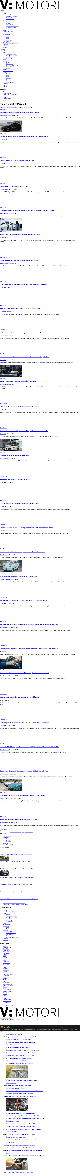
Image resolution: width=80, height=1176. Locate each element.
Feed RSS (16, 1019)
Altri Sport (8, 40)
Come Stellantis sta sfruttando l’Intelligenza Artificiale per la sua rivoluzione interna (27, 527)
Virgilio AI (5, 30)
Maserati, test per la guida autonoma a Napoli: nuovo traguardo (20, 112)
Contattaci (11, 1019)
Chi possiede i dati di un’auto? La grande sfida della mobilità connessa (22, 552)
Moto (4, 20)
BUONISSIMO (71, 1027)
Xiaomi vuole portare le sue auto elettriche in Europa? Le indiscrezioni (22, 795)
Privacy (15, 1029)
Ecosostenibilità (7, 841)
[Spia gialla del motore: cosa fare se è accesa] (41, 1045)
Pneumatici (6, 975)
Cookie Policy (20, 1029)
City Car (5, 957)
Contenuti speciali (4, 1019)
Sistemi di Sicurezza (8, 984)
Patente (8, 23)
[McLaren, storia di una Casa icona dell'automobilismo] (41, 1132)
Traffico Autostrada (8, 91)
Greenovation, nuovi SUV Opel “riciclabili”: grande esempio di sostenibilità (24, 431)
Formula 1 (8, 37)
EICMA (5, 971)
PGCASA (38, 1027)
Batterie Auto (6, 840)
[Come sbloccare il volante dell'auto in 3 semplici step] (41, 1164)
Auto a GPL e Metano (11, 16)
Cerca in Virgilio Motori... (6, 1017)
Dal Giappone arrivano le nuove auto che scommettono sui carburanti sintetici (25, 136)
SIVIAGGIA (59, 1027)
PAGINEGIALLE (22, 1027)
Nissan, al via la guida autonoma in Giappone (14, 455)
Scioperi (8, 28)
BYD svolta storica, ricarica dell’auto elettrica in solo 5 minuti (19, 407)
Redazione (5, 940)
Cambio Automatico (8, 844)
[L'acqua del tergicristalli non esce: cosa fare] (41, 1055)
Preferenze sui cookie (28, 1029)
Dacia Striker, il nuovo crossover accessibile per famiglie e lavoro (16, 854)
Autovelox (5, 978)
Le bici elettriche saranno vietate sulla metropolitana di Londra (20, 260)
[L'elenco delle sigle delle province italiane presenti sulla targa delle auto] (41, 1153)
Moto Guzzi (6, 970)
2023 (20, 832)
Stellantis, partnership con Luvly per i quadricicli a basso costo (20, 308)
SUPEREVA (76, 1027)
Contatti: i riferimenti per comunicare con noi (14, 903)
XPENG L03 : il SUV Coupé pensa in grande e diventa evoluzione (16, 877)
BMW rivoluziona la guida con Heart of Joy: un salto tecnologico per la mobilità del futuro (29, 624)
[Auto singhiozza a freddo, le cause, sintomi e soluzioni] (41, 1104)
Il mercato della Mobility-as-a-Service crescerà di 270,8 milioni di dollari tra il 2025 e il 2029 (29, 747)
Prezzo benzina (7, 93)
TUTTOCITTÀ (50, 1027)
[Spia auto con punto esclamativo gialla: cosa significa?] (41, 1034)
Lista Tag (5, 946)
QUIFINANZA (64, 1027)
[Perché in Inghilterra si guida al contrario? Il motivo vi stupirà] (41, 1126)
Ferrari (4, 995)
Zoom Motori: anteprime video (10, 43)
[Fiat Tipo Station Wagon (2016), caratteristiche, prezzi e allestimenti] (41, 1147)
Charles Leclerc (7, 999)
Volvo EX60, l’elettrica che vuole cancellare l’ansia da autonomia (16, 884)
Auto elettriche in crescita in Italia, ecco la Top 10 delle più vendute (16, 868)
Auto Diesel (6, 951)
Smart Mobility (7, 34)
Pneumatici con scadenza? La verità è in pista (11, 891)
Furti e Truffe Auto (7, 989)
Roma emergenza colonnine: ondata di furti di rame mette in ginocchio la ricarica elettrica (28, 210)
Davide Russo (3, 458)
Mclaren (5, 998)
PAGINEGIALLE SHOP (30, 1027)
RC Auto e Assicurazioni (12, 26)
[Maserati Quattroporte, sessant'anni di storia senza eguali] (41, 1093)
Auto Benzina (6, 950)
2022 (23, 832)
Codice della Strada (11, 27)
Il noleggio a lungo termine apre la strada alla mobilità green (19, 697)
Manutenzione (9, 24)
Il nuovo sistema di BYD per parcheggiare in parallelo (17, 160)
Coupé (4, 960)
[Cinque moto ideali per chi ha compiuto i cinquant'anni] (41, 1142)
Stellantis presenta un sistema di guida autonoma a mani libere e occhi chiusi (24, 723)
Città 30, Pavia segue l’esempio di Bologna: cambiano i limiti (19, 503)
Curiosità (5, 44)
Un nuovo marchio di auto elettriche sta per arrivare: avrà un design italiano (24, 357)
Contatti (5, 47)
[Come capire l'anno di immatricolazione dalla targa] (41, 1039)
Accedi (2, 10)
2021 (26, 832)
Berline (5, 958)
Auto (4, 13)
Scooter (5, 967)
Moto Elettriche (7, 839)
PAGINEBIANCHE (43, 1027)
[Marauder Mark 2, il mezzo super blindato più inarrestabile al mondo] (41, 1088)
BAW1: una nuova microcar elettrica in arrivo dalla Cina (18, 576)
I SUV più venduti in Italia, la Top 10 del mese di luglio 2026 (15, 861)
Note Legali (10, 1029)
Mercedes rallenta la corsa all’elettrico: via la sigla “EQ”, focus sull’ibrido (23, 600)
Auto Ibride (9, 17)
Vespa (4, 965)
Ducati (4, 996)
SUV (4, 956)
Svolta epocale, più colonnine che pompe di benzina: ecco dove (20, 234)
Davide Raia (3, 287)
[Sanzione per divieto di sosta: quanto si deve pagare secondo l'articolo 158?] (41, 1116)
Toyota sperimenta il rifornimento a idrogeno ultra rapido (18, 819)
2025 (14, 832)
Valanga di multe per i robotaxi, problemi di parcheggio (18, 381)
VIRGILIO (17, 1027)
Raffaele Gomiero (4, 189)
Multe (4, 988)
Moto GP (8, 38)
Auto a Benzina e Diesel (12, 14)
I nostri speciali (7, 41)
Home (4, 97)
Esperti (5, 45)
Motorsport (6, 36)
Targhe (5, 980)
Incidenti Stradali (7, 991)
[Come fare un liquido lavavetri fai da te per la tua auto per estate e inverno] (41, 1137)
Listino (8, 914)
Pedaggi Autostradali (8, 985)
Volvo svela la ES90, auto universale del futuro (15, 479)
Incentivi (5, 987)
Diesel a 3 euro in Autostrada (10, 94)
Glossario (5, 930)
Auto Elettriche (10, 19)
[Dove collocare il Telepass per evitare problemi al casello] (41, 1071)
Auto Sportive (6, 961)
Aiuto (34, 1029)
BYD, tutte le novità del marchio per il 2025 (14, 186)
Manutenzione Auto (8, 972)
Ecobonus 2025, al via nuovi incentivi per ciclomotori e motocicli (20, 333)
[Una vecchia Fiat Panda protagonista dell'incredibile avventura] (41, 1121)
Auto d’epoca (9, 921)
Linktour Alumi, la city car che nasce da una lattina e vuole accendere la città (19, 899)
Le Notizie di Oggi (11, 911)
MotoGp (5, 994)
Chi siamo (6, 1029)
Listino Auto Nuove (8, 31)
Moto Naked (6, 964)
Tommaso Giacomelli (5, 115)
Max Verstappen (7, 1001)
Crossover (5, 954)
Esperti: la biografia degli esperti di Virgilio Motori (15, 904)
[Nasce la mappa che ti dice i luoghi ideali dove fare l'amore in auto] (41, 1050)
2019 (31, 832)
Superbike (5, 968)
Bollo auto (5, 977)
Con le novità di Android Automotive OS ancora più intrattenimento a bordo (24, 673)
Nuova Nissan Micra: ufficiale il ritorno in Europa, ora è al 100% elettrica (23, 284)
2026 (11, 832)
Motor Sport (6, 926)
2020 (28, 832)
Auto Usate (6, 953)
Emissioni (5, 843)
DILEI (55, 1027)
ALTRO (2, 50)
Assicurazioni (6, 982)
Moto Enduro (6, 963)
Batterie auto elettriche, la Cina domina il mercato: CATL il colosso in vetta (24, 771)
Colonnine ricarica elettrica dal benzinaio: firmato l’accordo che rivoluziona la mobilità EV (29, 648)
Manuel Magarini (4, 213)
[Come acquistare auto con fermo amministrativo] (41, 1061)
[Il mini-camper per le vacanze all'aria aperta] (41, 1083)
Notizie (5, 33)
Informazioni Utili (7, 931)
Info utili (5, 21)
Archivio (22, 1019)
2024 (17, 832)
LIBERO (12, 1027)
